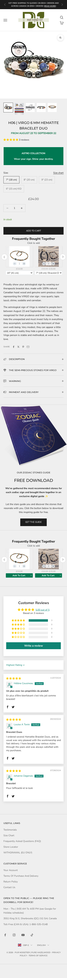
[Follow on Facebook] (5, 935)
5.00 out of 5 (42, 609)
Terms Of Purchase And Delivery (20, 876)
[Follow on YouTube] (23, 935)
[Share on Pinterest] (23, 346)
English (41, 945)
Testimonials (10, 829)
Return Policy (10, 881)
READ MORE (49, 6)
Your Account (10, 870)
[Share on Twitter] (18, 346)
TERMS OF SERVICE (38, 955)
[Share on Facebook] (13, 346)
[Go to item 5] (52, 107)
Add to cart (33, 230)
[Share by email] (28, 346)
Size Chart (8, 835)
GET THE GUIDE (33, 522)
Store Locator (10, 847)
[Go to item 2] (19, 109)
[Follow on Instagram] (14, 935)
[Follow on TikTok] (32, 935)
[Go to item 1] (8, 107)
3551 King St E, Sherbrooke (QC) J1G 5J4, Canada (30, 918)
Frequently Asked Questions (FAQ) (22, 841)
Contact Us (9, 887)
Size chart (58, 172)
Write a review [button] (33, 646)
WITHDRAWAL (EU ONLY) (17, 852)
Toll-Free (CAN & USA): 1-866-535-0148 (25, 924)
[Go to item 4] (41, 107)
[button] (11, 139)
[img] (13, 678)
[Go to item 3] (30, 107)
